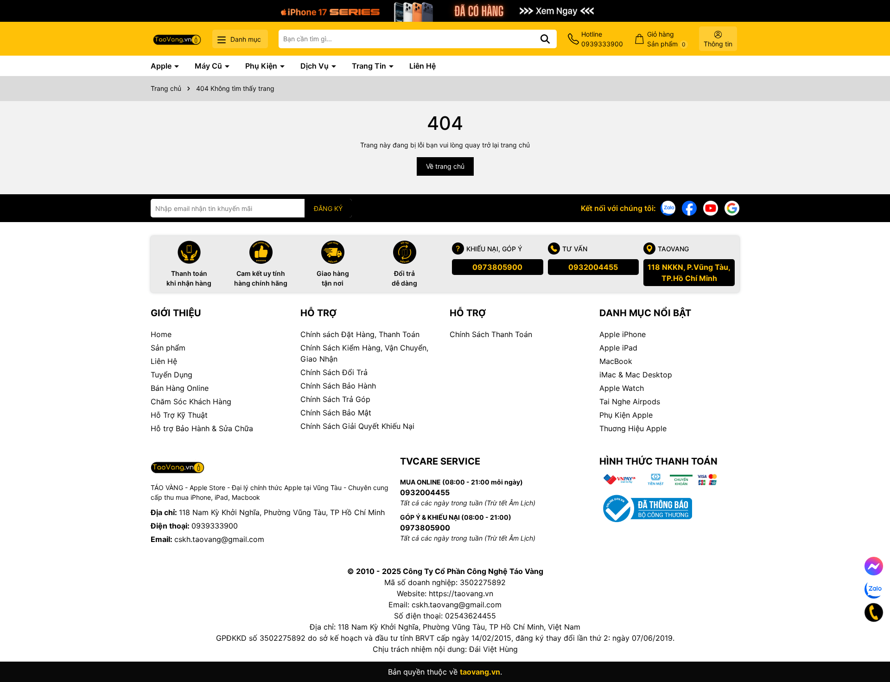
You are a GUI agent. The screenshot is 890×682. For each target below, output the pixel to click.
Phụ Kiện (262, 65)
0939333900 (214, 525)
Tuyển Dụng (171, 374)
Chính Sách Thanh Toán (491, 334)
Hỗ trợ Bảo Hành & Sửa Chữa (202, 428)
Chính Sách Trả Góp (335, 399)
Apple (162, 65)
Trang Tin (370, 65)
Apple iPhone (622, 334)
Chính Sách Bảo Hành (338, 385)
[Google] (732, 207)
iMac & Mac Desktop (635, 374)
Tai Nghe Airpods (629, 401)
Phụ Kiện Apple (626, 415)
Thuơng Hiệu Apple (633, 428)
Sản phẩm (168, 347)
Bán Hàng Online (180, 388)
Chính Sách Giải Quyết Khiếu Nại (357, 426)
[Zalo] (668, 207)
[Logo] (177, 38)
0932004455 (593, 267)
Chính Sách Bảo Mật (335, 412)
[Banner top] (445, 10)
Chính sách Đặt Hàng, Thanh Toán (360, 334)
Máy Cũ (209, 65)
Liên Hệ (422, 65)
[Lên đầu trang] (870, 645)
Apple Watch (621, 388)
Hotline (602, 39)
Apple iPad (618, 347)
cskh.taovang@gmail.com (219, 539)
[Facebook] (689, 207)
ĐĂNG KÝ (328, 208)
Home (161, 334)
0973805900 (497, 267)
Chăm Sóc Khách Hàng (191, 401)
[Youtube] (710, 207)
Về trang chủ (445, 166)
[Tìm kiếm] (545, 39)
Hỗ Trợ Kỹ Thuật (179, 415)
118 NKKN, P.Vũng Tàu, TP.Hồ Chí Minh (689, 272)
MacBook (615, 361)
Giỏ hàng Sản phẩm (666, 39)
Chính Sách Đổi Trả (334, 372)
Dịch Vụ (315, 65)
